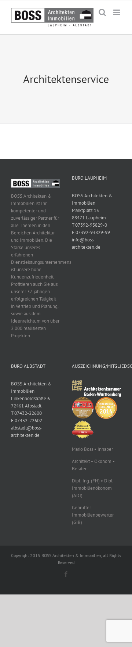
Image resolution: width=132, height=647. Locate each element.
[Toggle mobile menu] (117, 12)
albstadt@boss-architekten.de (27, 431)
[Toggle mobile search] (102, 12)
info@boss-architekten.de (86, 243)
